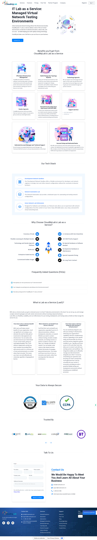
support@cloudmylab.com (59, 488)
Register (84, 3)
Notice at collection (39, 538)
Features (29, 3)
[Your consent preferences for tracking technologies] (95, 405)
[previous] (46, 442)
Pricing (36, 3)
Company (63, 3)
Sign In (92, 3)
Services (22, 3)
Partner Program (53, 3)
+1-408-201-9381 (57, 491)
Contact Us (17, 40)
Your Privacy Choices (53, 538)
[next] (50, 442)
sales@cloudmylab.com (59, 484)
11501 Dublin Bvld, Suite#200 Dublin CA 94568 (64, 494)
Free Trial (43, 3)
